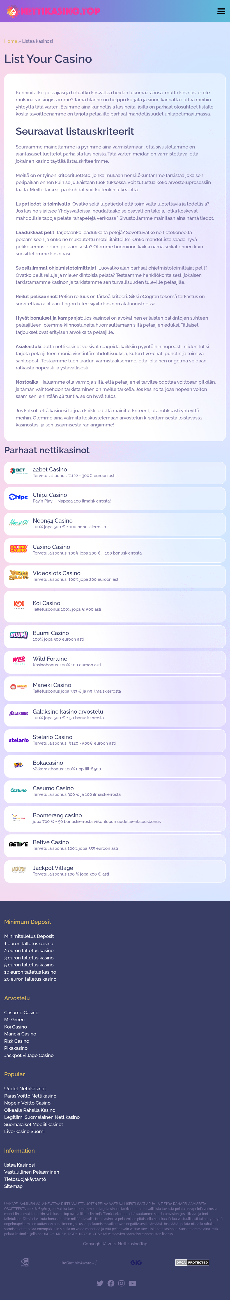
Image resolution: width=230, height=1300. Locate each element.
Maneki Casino (20, 1034)
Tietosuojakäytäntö (25, 1179)
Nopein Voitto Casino (27, 1103)
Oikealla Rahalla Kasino (29, 1110)
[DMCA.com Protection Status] (192, 1264)
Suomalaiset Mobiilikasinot (33, 1124)
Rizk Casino (16, 1041)
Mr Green (14, 1019)
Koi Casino (15, 1027)
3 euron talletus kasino (29, 958)
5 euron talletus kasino (29, 965)
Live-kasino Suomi (24, 1131)
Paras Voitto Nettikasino (30, 1096)
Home (10, 41)
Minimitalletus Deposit (29, 936)
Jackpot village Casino (29, 1055)
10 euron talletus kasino (30, 972)
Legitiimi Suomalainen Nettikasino (42, 1117)
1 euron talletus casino (28, 943)
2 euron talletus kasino (29, 950)
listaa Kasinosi (19, 1165)
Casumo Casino (21, 1012)
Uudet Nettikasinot (25, 1088)
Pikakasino (15, 1048)
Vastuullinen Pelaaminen (31, 1172)
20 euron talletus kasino (30, 979)
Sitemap (13, 1186)
